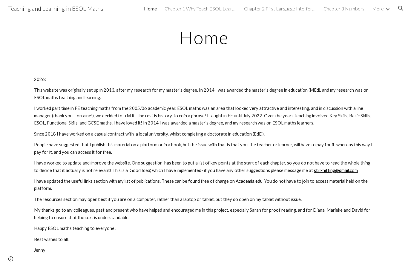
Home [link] (150, 8)
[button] (401, 8)
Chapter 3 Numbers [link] (343, 8)
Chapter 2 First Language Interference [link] (280, 8)
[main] (204, 37)
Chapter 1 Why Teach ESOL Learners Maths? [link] (200, 8)
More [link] (378, 8)
